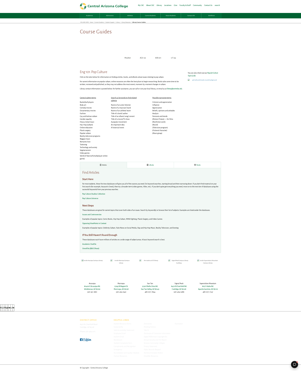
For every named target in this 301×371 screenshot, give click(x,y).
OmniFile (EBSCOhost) (90, 248)
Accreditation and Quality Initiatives (126, 353)
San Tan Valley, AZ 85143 (150, 289)
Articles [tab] (104, 165)
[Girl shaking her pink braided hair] (204, 89)
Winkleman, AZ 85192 (92, 289)
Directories (148, 324)
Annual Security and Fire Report (155, 340)
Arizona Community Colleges (154, 343)
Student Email (119, 337)
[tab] (127, 53)
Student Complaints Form (123, 343)
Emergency (118, 350)
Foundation (179, 324)
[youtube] (87, 340)
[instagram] (84, 340)
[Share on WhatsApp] (3, 308)
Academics (89, 15)
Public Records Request (152, 350)
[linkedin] (89, 340)
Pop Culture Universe (90, 198)
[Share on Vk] (9, 308)
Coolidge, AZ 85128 (179, 289)
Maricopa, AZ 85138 (121, 289)
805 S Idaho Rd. (208, 286)
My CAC (141, 5)
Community (197, 5)
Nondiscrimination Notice (153, 353)
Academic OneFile (89, 244)
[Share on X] (2, 308)
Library (159, 5)
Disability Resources (151, 356)
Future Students (171, 15)
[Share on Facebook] (0, 308)
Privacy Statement (150, 346)
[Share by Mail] (13, 308)
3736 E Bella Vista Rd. (150, 286)
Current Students (150, 15)
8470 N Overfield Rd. (179, 286)
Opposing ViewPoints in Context (94, 223)
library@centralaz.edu (174, 89)
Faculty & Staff (185, 5)
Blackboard (118, 340)
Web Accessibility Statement (124, 330)
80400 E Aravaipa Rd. (92, 286)
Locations (167, 5)
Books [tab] (199, 165)
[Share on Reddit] (12, 308)
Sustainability (118, 327)
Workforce (211, 15)
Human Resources (120, 356)
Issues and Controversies (91, 214)
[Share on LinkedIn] (6, 308)
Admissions (110, 15)
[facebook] (81, 340)
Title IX (146, 330)
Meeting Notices (150, 327)
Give (175, 5)
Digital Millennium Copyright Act (155, 337)
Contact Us (208, 5)
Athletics (130, 15)
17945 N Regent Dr (121, 286)
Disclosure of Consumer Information (157, 333)
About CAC (150, 5)
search (217, 5)
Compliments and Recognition (125, 346)
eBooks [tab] (151, 165)
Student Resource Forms (122, 324)
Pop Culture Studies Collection (93, 194)
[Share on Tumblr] (7, 308)
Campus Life (191, 15)
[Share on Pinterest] (5, 308)
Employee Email (120, 333)
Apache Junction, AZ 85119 (208, 289)
